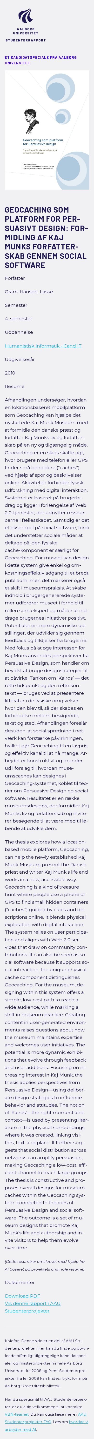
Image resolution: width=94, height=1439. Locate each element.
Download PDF (22, 1296)
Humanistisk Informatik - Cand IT (43, 346)
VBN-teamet (17, 1414)
